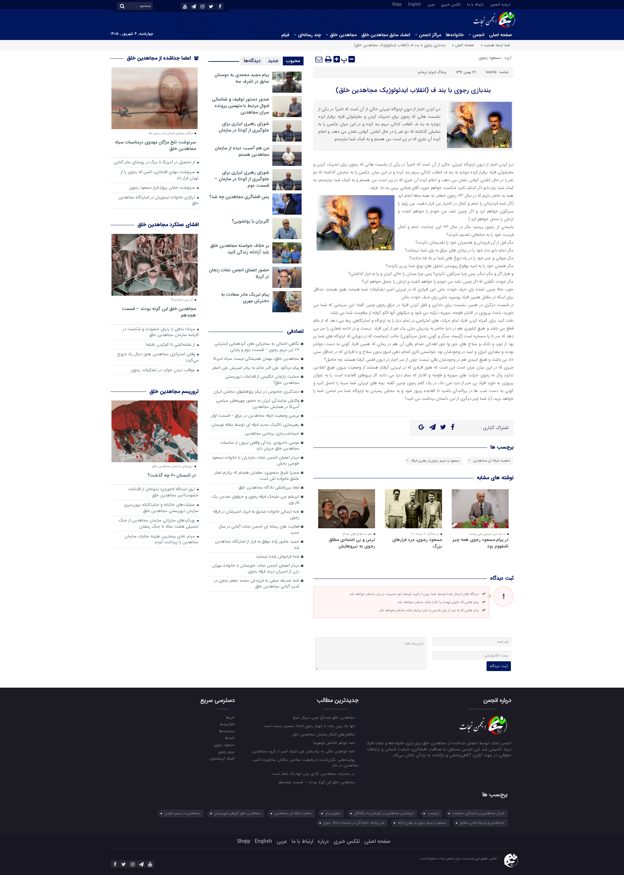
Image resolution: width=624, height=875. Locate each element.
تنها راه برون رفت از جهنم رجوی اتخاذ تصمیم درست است (310, 726)
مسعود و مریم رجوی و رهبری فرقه (435, 461)
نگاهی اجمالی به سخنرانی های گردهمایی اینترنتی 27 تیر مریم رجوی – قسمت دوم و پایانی (256, 347)
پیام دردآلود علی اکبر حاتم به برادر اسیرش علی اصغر (255, 368)
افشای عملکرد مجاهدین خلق (168, 225)
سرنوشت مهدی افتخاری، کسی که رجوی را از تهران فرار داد (160, 175)
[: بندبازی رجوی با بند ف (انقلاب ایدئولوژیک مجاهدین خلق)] (319, 59)
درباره (323, 841)
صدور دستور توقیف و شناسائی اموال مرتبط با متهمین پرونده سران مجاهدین (240, 106)
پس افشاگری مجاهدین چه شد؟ (239, 196)
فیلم (285, 34)
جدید (273, 61)
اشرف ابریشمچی (221, 758)
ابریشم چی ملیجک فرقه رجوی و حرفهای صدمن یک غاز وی (255, 500)
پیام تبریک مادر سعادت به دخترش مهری (245, 297)
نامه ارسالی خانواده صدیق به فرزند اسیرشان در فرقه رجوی (256, 515)
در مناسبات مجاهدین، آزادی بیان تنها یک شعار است (314, 773)
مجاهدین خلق (343, 34)
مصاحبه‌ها (226, 731)
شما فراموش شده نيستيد (277, 557)
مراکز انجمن (430, 34)
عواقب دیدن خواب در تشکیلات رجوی (163, 370)
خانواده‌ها (455, 34)
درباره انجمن (500, 4)
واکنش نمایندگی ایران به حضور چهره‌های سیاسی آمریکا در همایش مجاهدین (257, 404)
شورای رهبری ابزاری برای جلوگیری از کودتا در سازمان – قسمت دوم (241, 179)
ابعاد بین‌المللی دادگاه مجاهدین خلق (269, 488)
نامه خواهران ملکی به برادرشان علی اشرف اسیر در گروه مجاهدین (304, 751)
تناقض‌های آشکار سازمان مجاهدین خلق (324, 734)
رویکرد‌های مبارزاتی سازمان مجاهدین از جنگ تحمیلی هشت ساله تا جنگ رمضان (159, 524)
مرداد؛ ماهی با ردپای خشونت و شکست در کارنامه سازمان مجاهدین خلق (161, 332)
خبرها (230, 717)
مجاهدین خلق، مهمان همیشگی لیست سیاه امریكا (256, 359)
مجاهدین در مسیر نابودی (182, 813)
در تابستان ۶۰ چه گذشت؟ (172, 475)
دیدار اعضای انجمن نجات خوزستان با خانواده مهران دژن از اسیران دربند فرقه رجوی (255, 569)
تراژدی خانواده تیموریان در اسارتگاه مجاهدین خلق (158, 201)
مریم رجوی (226, 751)
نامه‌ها (229, 738)
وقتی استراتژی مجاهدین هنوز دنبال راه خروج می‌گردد (158, 357)
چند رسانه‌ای (309, 34)
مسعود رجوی (489, 57)
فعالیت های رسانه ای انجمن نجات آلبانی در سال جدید (258, 530)
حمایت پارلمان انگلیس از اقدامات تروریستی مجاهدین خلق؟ (262, 380)
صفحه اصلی (500, 34)
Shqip (397, 4)
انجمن (478, 34)
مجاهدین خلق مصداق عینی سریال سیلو (324, 717)
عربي (431, 4)
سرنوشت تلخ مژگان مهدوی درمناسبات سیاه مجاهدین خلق (155, 145)
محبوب (293, 61)
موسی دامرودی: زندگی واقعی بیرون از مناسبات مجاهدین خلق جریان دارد (259, 446)
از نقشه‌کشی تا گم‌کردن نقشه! (170, 345)
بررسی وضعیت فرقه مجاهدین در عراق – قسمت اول (255, 416)
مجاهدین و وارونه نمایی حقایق (482, 823)
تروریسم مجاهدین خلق (174, 391)
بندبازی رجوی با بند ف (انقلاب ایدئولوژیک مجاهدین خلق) (413, 90)
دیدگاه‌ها (252, 61)
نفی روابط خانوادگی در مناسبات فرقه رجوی (353, 823)
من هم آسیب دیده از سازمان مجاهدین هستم (242, 151)
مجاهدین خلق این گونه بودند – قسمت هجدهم (159, 311)
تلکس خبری (451, 4)
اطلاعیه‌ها (227, 724)
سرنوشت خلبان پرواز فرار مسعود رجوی (162, 188)
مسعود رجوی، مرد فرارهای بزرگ (417, 543)
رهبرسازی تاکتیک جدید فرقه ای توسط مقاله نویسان (255, 425)
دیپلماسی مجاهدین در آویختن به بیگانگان (384, 813)
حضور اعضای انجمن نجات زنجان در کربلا (239, 273)
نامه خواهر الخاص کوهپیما (334, 743)
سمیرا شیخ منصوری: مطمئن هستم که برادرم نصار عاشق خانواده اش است (256, 476)
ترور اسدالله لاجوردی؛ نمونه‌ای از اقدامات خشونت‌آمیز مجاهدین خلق (163, 492)
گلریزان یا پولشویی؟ (250, 221)
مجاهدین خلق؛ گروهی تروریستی (237, 813)
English (414, 4)
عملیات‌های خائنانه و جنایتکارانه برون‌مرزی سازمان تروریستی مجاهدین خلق (161, 508)
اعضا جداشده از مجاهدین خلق (159, 58)
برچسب (433, 813)
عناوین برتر (333, 813)
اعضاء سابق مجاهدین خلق (385, 34)
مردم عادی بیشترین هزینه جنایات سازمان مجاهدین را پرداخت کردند (161, 539)
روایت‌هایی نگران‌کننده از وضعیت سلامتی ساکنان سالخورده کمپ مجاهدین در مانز (305, 762)
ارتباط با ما (475, 4)
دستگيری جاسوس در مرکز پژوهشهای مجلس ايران (256, 392)
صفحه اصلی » (463, 45)
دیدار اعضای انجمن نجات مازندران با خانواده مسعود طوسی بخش (255, 461)
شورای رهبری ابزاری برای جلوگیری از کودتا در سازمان (244, 127)
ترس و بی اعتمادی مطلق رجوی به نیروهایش (352, 543)
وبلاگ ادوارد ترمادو (432, 72)
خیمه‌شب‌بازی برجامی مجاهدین (272, 434)
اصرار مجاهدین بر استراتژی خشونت (478, 813)
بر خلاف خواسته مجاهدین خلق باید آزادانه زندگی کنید (239, 249)
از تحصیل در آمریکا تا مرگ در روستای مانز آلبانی (155, 162)
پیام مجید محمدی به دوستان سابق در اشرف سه (241, 78)
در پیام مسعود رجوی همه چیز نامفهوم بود (480, 543)
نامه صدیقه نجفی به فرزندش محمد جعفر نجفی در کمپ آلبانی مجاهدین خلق (256, 584)
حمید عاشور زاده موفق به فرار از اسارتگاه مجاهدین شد (257, 545)
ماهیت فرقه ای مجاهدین (491, 461)
